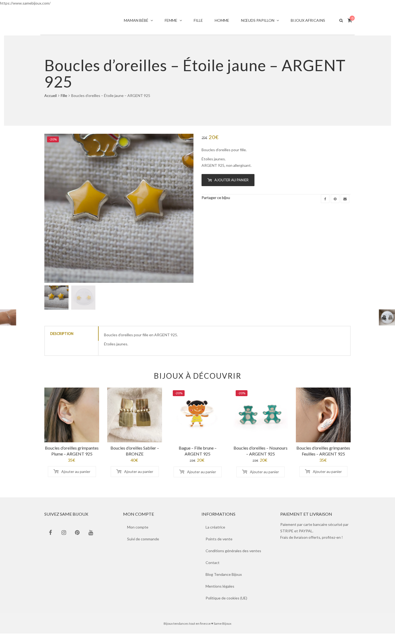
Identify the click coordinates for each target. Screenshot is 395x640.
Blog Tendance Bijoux (224, 580)
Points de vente (219, 545)
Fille (64, 102)
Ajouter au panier (231, 186)
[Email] (345, 205)
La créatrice (215, 533)
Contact (213, 569)
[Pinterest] (335, 205)
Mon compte (137, 533)
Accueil (50, 102)
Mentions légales (220, 592)
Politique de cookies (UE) (226, 604)
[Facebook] (325, 205)
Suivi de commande (143, 545)
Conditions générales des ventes (233, 557)
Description (61, 340)
